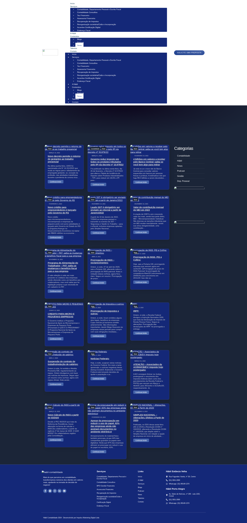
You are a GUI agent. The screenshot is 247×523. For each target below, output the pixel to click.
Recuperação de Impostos (88, 21)
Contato (73, 51)
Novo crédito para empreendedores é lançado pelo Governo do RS (62, 210)
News (79, 45)
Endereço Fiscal (83, 30)
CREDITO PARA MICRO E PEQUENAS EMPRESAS (61, 315)
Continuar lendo (55, 182)
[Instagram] (55, 491)
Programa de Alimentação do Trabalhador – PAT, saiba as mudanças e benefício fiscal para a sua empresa (63, 267)
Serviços (73, 6)
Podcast (80, 42)
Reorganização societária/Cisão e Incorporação (96, 24)
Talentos (73, 48)
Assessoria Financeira (86, 18)
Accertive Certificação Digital (88, 27)
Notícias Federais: (100, 358)
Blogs (79, 39)
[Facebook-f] (45, 491)
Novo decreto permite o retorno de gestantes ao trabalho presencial (64, 159)
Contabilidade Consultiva (87, 12)
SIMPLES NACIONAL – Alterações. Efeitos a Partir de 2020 (148, 418)
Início (72, 3)
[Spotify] (50, 491)
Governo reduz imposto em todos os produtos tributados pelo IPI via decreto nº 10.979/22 (107, 162)
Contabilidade (95, 148)
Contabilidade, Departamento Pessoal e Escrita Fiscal (99, 9)
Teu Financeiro (83, 15)
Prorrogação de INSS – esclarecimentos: (102, 261)
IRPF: (136, 311)
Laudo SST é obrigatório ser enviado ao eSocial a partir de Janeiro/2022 (106, 210)
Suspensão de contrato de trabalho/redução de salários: (63, 363)
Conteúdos (74, 36)
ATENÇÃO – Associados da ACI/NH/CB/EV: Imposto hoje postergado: (148, 367)
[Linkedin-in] (60, 491)
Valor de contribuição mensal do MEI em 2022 (148, 208)
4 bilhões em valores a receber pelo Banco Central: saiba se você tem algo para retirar (149, 162)
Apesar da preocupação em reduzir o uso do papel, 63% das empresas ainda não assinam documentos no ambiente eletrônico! (105, 426)
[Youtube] (64, 491)
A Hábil (73, 33)
